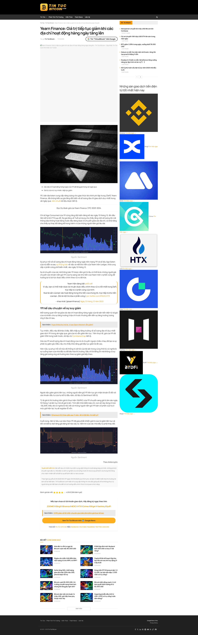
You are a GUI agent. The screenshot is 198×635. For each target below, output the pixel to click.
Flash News (79, 17)
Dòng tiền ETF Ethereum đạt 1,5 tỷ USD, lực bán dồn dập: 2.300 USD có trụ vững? (105, 572)
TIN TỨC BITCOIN (61, 527)
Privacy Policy (154, 623)
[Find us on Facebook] (135, 629)
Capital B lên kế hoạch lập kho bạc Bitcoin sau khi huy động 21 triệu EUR (105, 560)
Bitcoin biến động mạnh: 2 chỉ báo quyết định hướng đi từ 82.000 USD (105, 584)
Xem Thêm (79, 608)
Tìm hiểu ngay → (130, 133)
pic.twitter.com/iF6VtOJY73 (98, 296)
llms (156, 620)
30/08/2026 (97, 553)
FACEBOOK (74, 527)
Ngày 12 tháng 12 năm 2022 (91, 301)
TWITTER (98, 527)
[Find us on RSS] (150, 629)
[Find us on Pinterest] (142, 629)
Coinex (86, 506)
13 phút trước (126, 33)
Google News (151, 620)
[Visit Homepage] (53, 7)
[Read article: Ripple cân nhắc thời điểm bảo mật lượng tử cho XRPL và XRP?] (46, 561)
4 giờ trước (125, 64)
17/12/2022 (61, 39)
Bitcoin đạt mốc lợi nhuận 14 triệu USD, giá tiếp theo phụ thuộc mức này (64, 596)
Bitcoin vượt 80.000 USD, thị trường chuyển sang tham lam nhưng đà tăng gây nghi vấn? (65, 584)
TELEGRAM (90, 527)
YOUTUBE (82, 527)
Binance (66, 506)
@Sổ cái (88, 283)
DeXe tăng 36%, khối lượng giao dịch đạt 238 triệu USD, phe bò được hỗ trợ (64, 572)
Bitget (93, 506)
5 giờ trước (125, 72)
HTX (79, 506)
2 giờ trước (125, 49)
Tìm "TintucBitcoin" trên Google (103, 39)
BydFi (108, 506)
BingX (58, 506)
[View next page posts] (140, 76)
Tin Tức (42, 17)
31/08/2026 (57, 551)
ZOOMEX (51, 506)
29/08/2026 (97, 589)
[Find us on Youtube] (148, 629)
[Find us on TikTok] (153, 629)
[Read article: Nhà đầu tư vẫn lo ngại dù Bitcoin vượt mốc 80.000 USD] (46, 549)
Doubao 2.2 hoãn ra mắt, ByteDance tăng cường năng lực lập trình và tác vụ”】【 (139, 61)
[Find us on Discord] (156, 629)
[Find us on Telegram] (145, 629)
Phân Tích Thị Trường (56, 17)
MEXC (73, 506)
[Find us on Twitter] (137, 629)
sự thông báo (62, 264)
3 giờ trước (125, 56)
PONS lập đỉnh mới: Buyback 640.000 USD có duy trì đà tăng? (104, 548)
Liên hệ (87, 17)
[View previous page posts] (136, 76)
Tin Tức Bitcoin (50, 39)
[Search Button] (157, 17)
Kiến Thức (69, 17)
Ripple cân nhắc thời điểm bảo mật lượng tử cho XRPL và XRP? (65, 559)
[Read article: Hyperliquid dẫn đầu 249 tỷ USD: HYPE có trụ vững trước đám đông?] (86, 597)
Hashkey (101, 506)
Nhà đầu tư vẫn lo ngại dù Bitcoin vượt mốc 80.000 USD (65, 547)
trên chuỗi (56, 201)
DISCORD (106, 527)
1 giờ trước (125, 41)
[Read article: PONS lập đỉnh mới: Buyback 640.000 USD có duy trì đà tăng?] (86, 549)
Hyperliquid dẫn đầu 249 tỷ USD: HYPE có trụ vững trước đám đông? (105, 596)
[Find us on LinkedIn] (140, 629)
